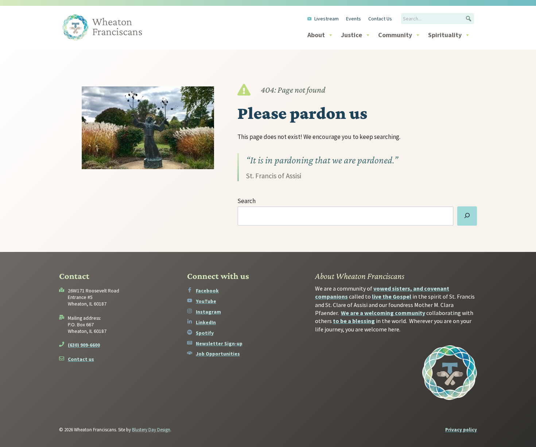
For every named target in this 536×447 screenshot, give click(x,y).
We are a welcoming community (383, 312)
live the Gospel (391, 296)
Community (395, 35)
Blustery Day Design (151, 430)
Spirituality (445, 35)
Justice (351, 35)
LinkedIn (206, 322)
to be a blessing (354, 320)
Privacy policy (461, 430)
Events (353, 18)
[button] (468, 18)
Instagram (208, 311)
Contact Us (380, 18)
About (316, 35)
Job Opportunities (218, 353)
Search (246, 201)
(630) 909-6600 (84, 345)
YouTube (206, 301)
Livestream (326, 18)
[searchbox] (437, 18)
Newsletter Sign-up (219, 343)
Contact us (81, 359)
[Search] (467, 216)
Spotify (205, 333)
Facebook (207, 290)
